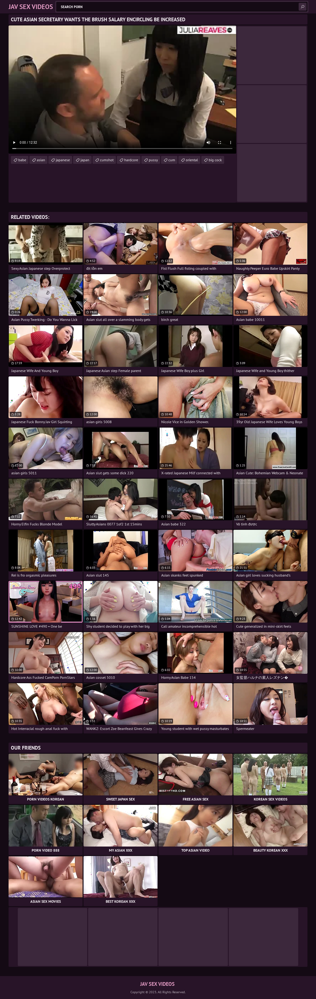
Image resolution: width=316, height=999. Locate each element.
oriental (192, 160)
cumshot (107, 160)
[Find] (303, 7)
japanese (63, 160)
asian (41, 160)
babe (22, 160)
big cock (215, 160)
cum (171, 160)
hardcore (131, 160)
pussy (153, 160)
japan (85, 160)
